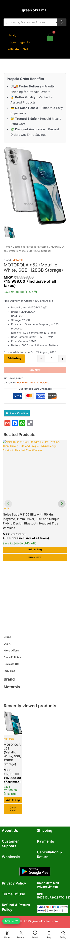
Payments (45, 841)
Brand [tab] (7, 636)
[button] (27, 49)
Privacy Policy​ (14, 883)
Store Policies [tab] (12, 657)
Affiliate (13, 49)
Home (7, 246)
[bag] (50, 36)
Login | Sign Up (19, 42)
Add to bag (14, 358)
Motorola (43, 246)
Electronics (19, 246)
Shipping (44, 830)
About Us (10, 830)
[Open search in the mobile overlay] (35, 22)
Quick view (34, 557)
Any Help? (11, 921)
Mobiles (31, 246)
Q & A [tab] (7, 643)
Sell (25, 49)
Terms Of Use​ (13, 894)
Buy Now (35, 369)
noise (6, 508)
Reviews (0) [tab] (11, 663)
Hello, (12, 35)
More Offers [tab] (11, 650)
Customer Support (10, 843)
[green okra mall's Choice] (35, 472)
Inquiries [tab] (9, 670)
